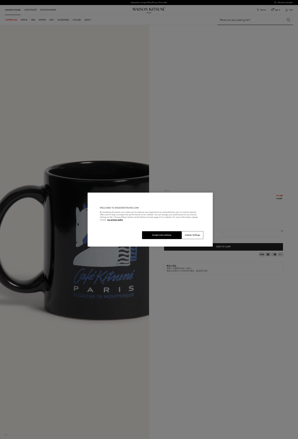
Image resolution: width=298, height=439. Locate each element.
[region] (150, 220)
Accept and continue (161, 235)
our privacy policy (115, 220)
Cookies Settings (192, 235)
